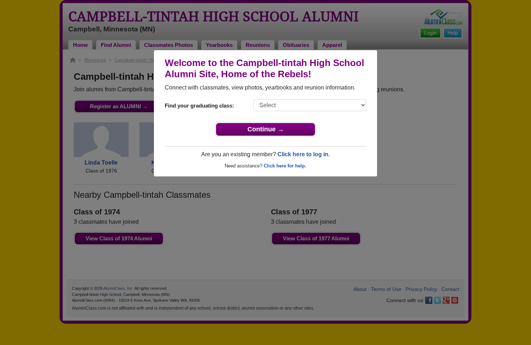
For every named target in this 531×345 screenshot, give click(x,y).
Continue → (265, 129)
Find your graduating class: (199, 105)
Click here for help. (285, 166)
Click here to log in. (303, 154)
